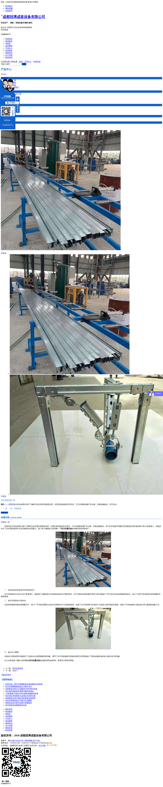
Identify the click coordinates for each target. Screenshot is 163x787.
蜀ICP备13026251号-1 (16, 740)
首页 (21, 62)
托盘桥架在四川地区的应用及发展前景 (20, 698)
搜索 (24, 64)
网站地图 (8, 8)
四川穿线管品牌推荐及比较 (16, 705)
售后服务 (8, 50)
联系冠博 (8, 57)
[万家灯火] (52, 745)
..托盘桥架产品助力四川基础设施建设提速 (21, 693)
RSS (34, 740)
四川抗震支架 (17, 668)
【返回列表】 (6, 675)
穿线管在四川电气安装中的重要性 (18, 703)
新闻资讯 (8, 53)
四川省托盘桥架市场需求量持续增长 (19, 691)
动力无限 (42, 745)
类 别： (9, 508)
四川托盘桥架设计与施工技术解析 (18, 700)
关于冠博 (8, 55)
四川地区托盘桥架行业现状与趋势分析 (20, 696)
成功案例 (8, 46)
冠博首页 (8, 39)
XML (38, 740)
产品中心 (8, 48)
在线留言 (8, 11)
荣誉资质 (8, 728)
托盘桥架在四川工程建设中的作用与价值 (21, 689)
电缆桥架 (8, 41)
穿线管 (8, 43)
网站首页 (8, 709)
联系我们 (8, 6)
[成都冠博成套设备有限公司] (23, 17)
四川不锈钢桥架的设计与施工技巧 (18, 686)
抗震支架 (37, 62)
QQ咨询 (12, 102)
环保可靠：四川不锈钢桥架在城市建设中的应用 (24, 684)
